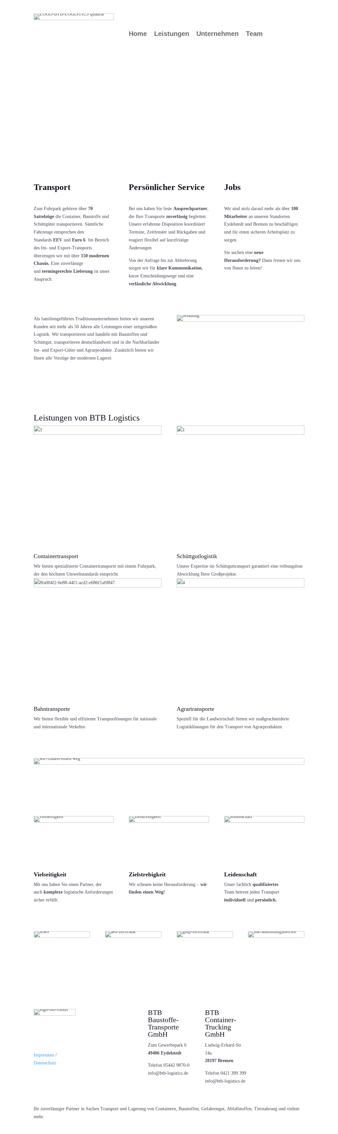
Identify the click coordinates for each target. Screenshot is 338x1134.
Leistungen (171, 34)
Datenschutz (45, 1062)
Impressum (44, 1055)
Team (254, 34)
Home (138, 34)
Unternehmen (217, 34)
